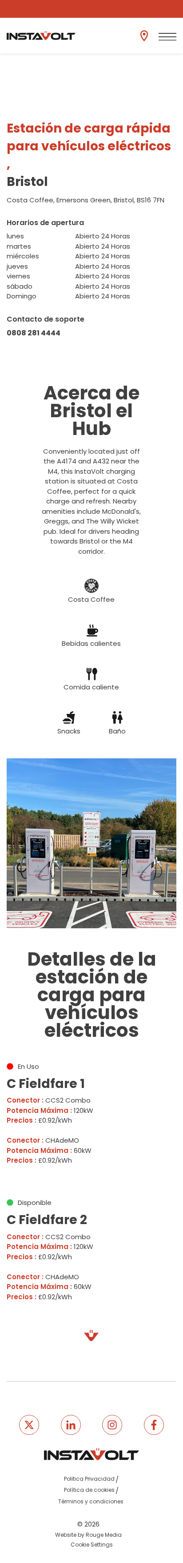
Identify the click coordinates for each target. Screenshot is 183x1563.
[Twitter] (29, 1425)
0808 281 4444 (33, 333)
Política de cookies (89, 1490)
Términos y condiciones (90, 1501)
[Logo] (41, 35)
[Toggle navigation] (167, 37)
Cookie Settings (92, 1544)
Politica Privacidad (89, 1478)
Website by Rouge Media (88, 1535)
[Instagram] (112, 1425)
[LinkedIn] (71, 1425)
